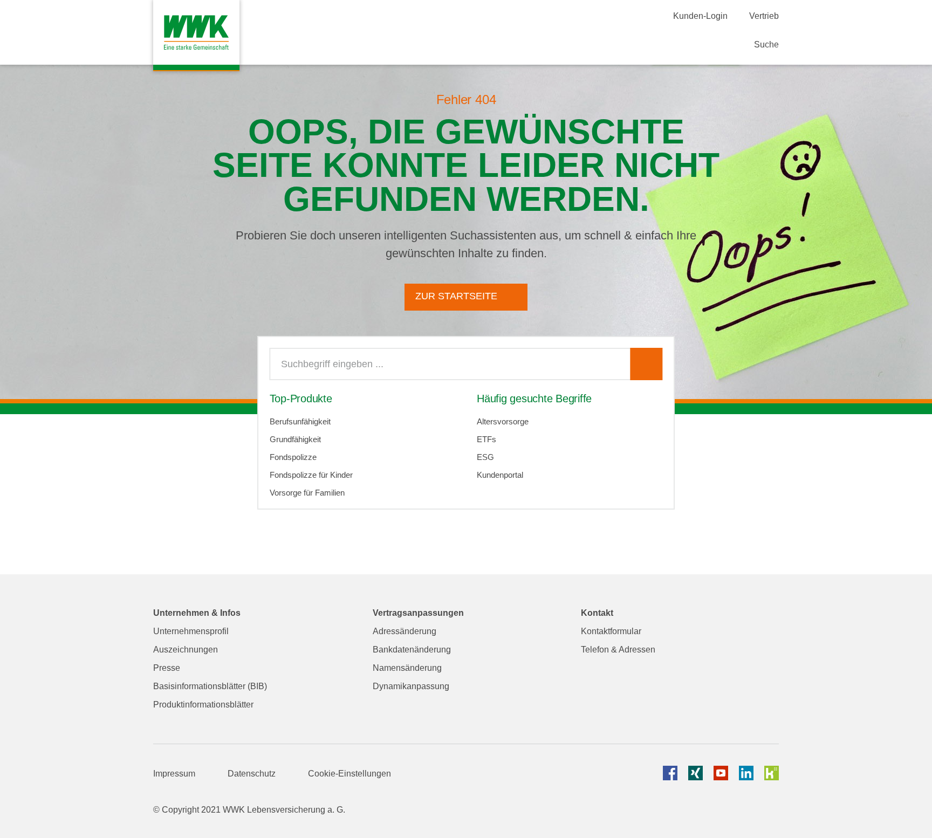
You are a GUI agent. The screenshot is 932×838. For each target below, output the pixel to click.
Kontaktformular (611, 631)
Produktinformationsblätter (203, 704)
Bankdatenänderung (412, 649)
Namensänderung (407, 667)
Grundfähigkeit (295, 439)
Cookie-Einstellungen (349, 773)
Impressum (174, 773)
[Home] (196, 35)
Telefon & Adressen (618, 649)
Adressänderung (404, 631)
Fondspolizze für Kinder (311, 474)
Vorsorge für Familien (307, 492)
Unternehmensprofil (191, 631)
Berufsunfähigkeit (300, 421)
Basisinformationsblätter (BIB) (210, 686)
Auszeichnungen (185, 649)
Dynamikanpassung (411, 686)
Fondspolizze (293, 457)
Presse (166, 667)
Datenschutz (252, 773)
